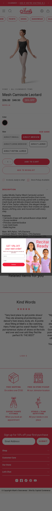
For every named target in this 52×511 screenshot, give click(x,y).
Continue (13, 264)
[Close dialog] (49, 240)
